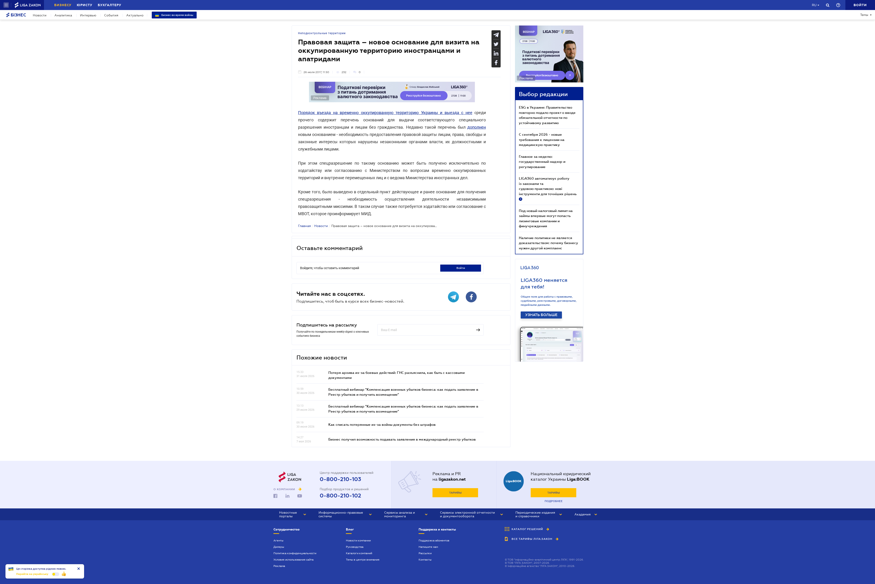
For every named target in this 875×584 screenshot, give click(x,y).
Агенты (278, 540)
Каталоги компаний (359, 553)
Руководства (354, 546)
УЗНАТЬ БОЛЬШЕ (541, 315)
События (111, 15)
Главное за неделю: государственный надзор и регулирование (542, 161)
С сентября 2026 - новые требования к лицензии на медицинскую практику (541, 139)
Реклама (279, 566)
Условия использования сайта (293, 559)
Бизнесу (62, 5)
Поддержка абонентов (434, 540)
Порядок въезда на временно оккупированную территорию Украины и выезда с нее (385, 112)
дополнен (476, 127)
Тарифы (455, 492)
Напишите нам (428, 546)
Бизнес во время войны (177, 15)
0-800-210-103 (340, 479)
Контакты (425, 559)
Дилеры (278, 546)
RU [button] (814, 5)
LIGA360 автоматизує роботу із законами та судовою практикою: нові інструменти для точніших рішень (547, 188)
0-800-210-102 (340, 495)
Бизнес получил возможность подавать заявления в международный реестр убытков (402, 439)
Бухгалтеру (109, 5)
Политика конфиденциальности (294, 553)
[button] (6, 5)
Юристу (84, 5)
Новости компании (358, 540)
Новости (39, 15)
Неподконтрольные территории (322, 33)
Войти (460, 268)
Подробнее (554, 501)
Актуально (135, 15)
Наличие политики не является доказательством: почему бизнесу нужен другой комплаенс (548, 243)
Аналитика (63, 15)
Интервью (88, 15)
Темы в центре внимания (362, 559)
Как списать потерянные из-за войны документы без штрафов (382, 424)
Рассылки (425, 553)
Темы (864, 15)
